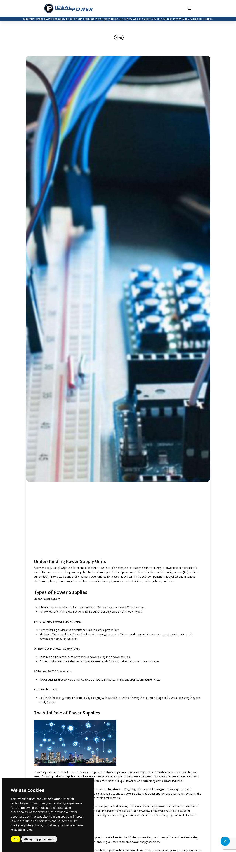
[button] (190, 8)
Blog (119, 37)
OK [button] (16, 839)
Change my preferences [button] (39, 839)
